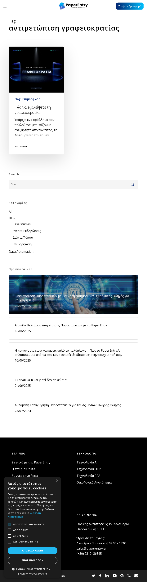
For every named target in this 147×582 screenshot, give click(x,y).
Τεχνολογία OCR (89, 469)
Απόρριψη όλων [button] (32, 560)
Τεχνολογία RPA (88, 476)
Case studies (22, 224)
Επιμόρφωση (31, 99)
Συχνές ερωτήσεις (25, 476)
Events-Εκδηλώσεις (27, 231)
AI (10, 211)
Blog (17, 99)
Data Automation (21, 251)
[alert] (32, 527)
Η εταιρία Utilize (23, 469)
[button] (5, 6)
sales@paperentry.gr (92, 548)
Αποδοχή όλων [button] (32, 550)
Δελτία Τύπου (23, 237)
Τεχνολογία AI (87, 462)
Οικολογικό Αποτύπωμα (94, 482)
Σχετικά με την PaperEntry (31, 462)
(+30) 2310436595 (89, 553)
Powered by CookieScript (32, 574)
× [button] (57, 480)
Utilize (62, 576)
